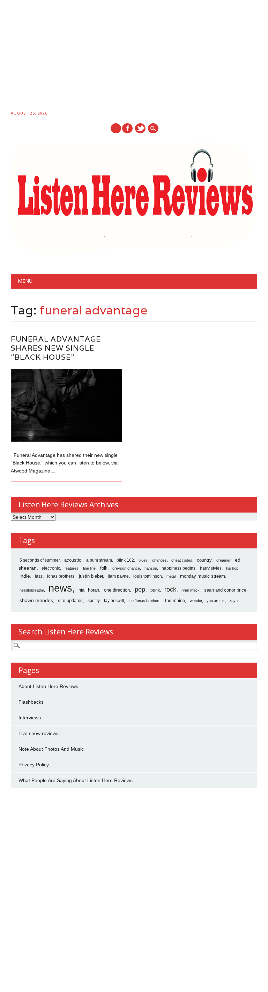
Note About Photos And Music (51, 749)
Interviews (29, 717)
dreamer (223, 560)
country (204, 560)
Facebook (127, 128)
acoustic (72, 560)
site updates (70, 600)
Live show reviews (38, 733)
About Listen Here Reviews (48, 686)
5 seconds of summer (40, 560)
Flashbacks (31, 702)
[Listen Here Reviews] (134, 251)
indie (25, 576)
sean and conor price (225, 590)
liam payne (118, 576)
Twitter (140, 128)
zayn (233, 601)
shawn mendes (36, 600)
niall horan (89, 590)
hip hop (232, 568)
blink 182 (125, 560)
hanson (150, 568)
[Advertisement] (134, 56)
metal (171, 576)
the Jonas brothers (144, 601)
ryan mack (190, 590)
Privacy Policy (33, 764)
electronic (51, 568)
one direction (117, 590)
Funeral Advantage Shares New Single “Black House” (56, 348)
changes (159, 560)
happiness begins (178, 568)
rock (170, 589)
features (72, 568)
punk (155, 590)
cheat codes (181, 560)
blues (143, 560)
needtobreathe (32, 590)
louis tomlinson (147, 576)
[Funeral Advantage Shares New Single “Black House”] (66, 440)
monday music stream (202, 576)
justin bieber (91, 576)
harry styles (211, 568)
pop (140, 589)
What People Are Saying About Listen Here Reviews (75, 780)
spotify (93, 600)
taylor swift (114, 600)
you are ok (216, 601)
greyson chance (126, 568)
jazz (39, 576)
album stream (99, 560)
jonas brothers (60, 576)
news (60, 588)
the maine (175, 600)
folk (103, 568)
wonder (196, 601)
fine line (89, 568)
